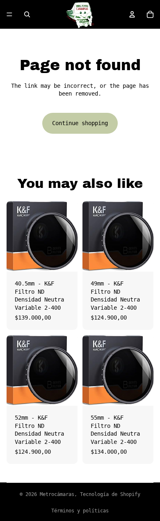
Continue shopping (80, 123)
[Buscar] (27, 14)
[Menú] (9, 14)
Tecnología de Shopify (110, 494)
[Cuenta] (132, 14)
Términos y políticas (80, 511)
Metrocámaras (57, 494)
